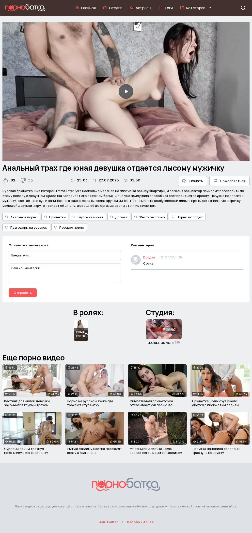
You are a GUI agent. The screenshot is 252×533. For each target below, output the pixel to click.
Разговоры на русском (28, 227)
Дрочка (121, 217)
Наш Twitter (108, 522)
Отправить (23, 292)
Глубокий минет (90, 217)
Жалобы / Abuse (140, 522)
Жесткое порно (152, 217)
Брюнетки (57, 217)
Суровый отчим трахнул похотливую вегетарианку (26, 450)
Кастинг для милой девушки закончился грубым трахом (27, 403)
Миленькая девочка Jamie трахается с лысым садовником (156, 450)
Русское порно (71, 227)
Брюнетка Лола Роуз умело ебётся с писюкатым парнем (215, 403)
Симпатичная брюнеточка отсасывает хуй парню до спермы (151, 405)
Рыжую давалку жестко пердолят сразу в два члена (94, 450)
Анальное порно (23, 217)
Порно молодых (190, 217)
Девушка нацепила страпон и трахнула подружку (216, 450)
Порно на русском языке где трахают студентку (90, 403)
